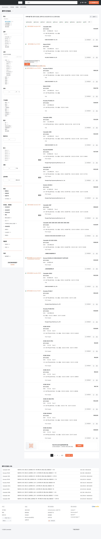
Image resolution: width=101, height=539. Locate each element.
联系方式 (4, 515)
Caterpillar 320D (6, 469)
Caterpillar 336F (47, 205)
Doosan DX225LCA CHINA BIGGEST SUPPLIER (55, 258)
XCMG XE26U (46, 355)
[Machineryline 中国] (9, 2)
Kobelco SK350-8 (47, 185)
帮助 (3, 512)
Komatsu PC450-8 (48, 68)
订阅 (27, 64)
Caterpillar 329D (47, 132)
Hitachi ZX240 (46, 86)
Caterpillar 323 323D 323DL (50, 240)
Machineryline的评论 (29, 517)
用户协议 (43, 65)
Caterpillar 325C (47, 26)
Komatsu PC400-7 (48, 291)
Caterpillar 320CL (6, 485)
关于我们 (4, 510)
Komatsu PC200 (6, 473)
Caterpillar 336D (6, 476)
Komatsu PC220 (6, 479)
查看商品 (79, 445)
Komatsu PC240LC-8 (48, 100)
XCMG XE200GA (47, 413)
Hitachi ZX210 (46, 44)
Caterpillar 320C (6, 495)
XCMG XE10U (46, 384)
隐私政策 (39, 65)
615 (62, 455)
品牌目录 (27, 519)
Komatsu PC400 (6, 482)
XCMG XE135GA (47, 428)
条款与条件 (27, 510)
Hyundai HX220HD (48, 149)
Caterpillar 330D (6, 498)
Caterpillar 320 (47, 167)
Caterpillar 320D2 (47, 273)
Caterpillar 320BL (47, 117)
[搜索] (26, 2)
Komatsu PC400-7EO (48, 308)
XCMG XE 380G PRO (48, 399)
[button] (93, 39)
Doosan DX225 (6, 489)
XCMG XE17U (46, 370)
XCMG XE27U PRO (48, 341)
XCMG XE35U (46, 326)
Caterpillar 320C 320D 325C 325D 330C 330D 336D (56, 222)
